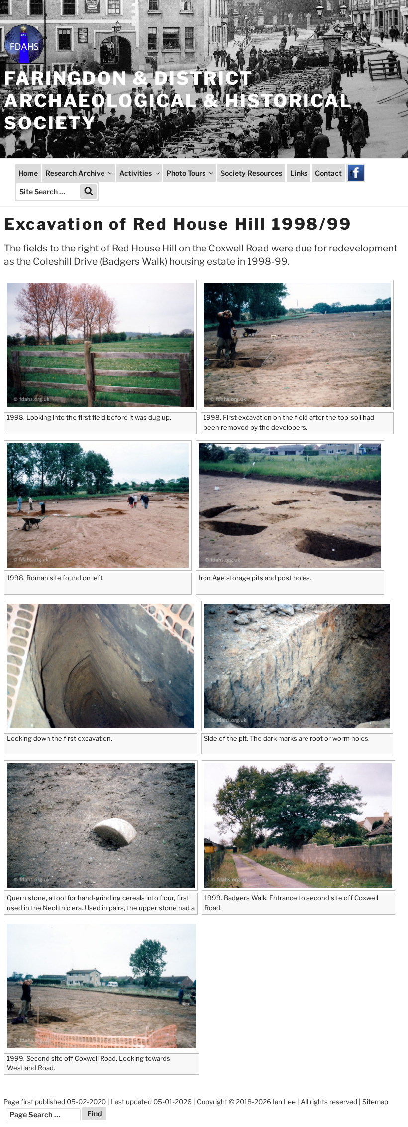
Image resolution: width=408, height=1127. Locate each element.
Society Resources (251, 173)
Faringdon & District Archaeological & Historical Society (178, 100)
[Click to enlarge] (97, 345)
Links (298, 173)
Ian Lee (284, 1102)
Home (28, 173)
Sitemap (375, 1102)
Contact (328, 173)
